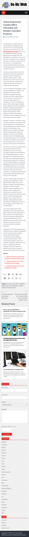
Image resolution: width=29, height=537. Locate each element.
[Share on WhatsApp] (20, 274)
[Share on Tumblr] (12, 278)
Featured (4, 455)
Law (2, 477)
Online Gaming (5, 485)
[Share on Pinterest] (4, 278)
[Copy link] (20, 278)
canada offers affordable (18, 284)
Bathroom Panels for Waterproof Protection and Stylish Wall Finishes (14, 257)
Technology (4, 507)
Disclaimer (4, 525)
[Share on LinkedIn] (16, 274)
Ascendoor (9, 535)
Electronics (4, 453)
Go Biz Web (15, 533)
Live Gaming (4, 480)
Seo (2, 496)
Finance (3, 458)
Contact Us (4, 520)
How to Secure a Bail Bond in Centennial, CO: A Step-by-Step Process (14, 310)
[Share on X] (12, 274)
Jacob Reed (7, 37)
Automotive (4, 444)
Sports (3, 502)
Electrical (4, 450)
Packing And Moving (6, 488)
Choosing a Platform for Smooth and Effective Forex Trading (14, 262)
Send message (6, 434)
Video (3, 513)
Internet (3, 474)
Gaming (3, 466)
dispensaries (5, 286)
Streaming (4, 505)
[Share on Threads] (16, 278)
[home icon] (3, 13)
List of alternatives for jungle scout (13, 369)
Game (3, 464)
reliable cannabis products (9, 288)
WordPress (23, 535)
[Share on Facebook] (8, 274)
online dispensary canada (16, 286)
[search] (26, 12)
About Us (4, 523)
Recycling (4, 494)
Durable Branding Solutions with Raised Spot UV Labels (14, 267)
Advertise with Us (6, 528)
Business (8, 284)
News (3, 483)
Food (3, 461)
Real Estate (4, 491)
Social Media (4, 499)
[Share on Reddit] (8, 278)
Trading (3, 510)
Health (3, 469)
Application (4, 442)
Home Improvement (6, 472)
